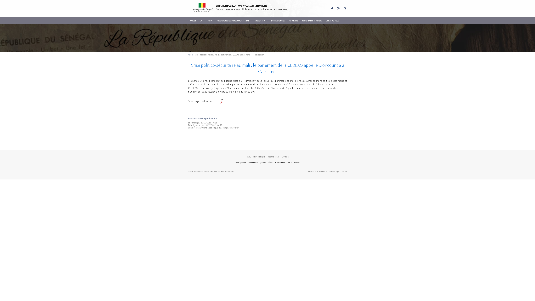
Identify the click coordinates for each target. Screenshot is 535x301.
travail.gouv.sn (240, 162)
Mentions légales (259, 157)
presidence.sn (253, 162)
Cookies (271, 157)
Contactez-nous (332, 21)
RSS (278, 157)
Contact (284, 157)
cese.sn (297, 162)
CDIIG (210, 21)
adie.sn (270, 162)
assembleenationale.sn (283, 162)
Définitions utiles (278, 21)
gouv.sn (263, 162)
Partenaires (293, 21)
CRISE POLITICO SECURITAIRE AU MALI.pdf (221, 102)
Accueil (193, 21)
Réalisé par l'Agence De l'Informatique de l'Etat (327, 172)
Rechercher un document (312, 21)
